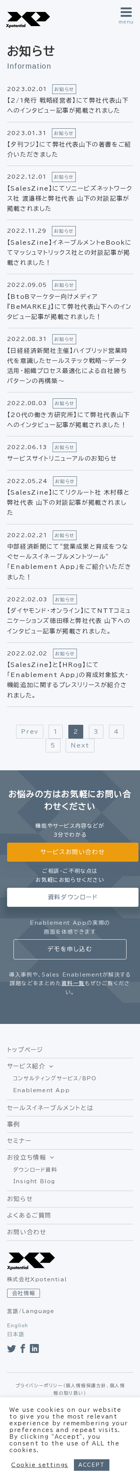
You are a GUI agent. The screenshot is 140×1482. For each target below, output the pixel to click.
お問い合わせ (27, 1232)
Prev (29, 731)
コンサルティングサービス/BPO (55, 1078)
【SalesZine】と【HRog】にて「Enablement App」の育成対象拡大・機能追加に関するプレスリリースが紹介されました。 (67, 680)
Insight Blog (34, 1181)
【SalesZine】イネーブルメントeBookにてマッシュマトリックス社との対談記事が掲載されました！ (69, 252)
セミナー (19, 1141)
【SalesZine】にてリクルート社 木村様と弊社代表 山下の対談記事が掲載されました (68, 502)
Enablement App (41, 1090)
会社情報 (23, 1293)
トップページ (25, 1050)
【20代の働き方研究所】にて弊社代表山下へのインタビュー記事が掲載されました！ (68, 420)
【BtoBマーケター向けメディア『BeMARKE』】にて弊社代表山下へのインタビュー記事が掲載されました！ (69, 307)
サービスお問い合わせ (72, 852)
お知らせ (20, 1199)
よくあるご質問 (29, 1215)
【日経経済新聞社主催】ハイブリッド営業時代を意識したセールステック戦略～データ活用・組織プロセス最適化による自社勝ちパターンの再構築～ (67, 366)
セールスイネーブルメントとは (50, 1108)
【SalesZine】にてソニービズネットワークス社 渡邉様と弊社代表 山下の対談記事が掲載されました (69, 198)
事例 (13, 1124)
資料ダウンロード (73, 897)
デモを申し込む (69, 949)
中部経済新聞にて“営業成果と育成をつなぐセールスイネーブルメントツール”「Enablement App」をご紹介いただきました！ (69, 561)
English (17, 1325)
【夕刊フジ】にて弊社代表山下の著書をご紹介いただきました (69, 149)
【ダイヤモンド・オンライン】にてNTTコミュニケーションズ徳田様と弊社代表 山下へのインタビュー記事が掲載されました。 (69, 621)
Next (80, 745)
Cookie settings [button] (39, 1465)
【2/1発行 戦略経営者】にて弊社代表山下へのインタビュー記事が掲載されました (68, 105)
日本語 (16, 1334)
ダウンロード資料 (35, 1169)
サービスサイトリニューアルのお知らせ (62, 458)
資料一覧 (73, 983)
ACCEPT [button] (91, 1465)
